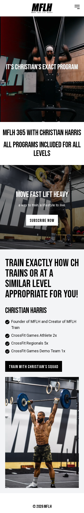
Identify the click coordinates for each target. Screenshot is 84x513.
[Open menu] (77, 6)
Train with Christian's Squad (33, 366)
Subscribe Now (42, 220)
